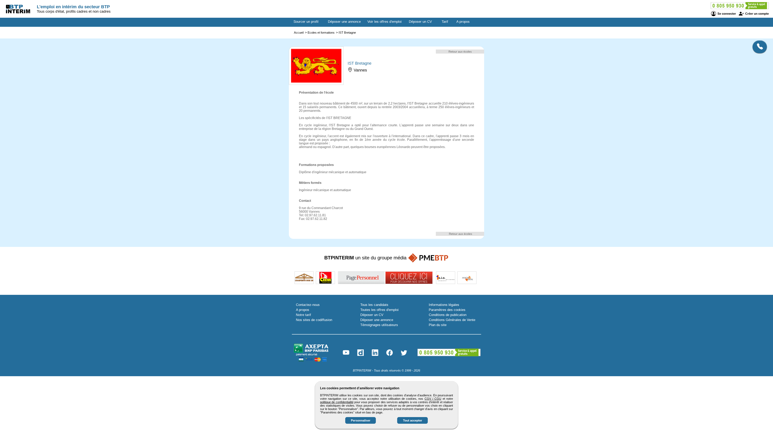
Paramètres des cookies (447, 310)
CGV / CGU (433, 398)
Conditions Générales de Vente (452, 320)
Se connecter (726, 13)
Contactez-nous (308, 305)
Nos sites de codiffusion (314, 320)
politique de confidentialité (336, 402)
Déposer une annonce (344, 22)
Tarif (445, 22)
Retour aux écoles (460, 51)
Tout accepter (412, 420)
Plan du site (437, 325)
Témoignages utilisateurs (379, 325)
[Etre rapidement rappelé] (758, 46)
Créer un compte (756, 13)
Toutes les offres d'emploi (379, 310)
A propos (463, 22)
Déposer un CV (420, 22)
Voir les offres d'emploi (384, 22)
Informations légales (444, 305)
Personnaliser (360, 420)
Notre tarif (303, 315)
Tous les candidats (374, 305)
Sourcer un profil (305, 22)
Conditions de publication (447, 315)
